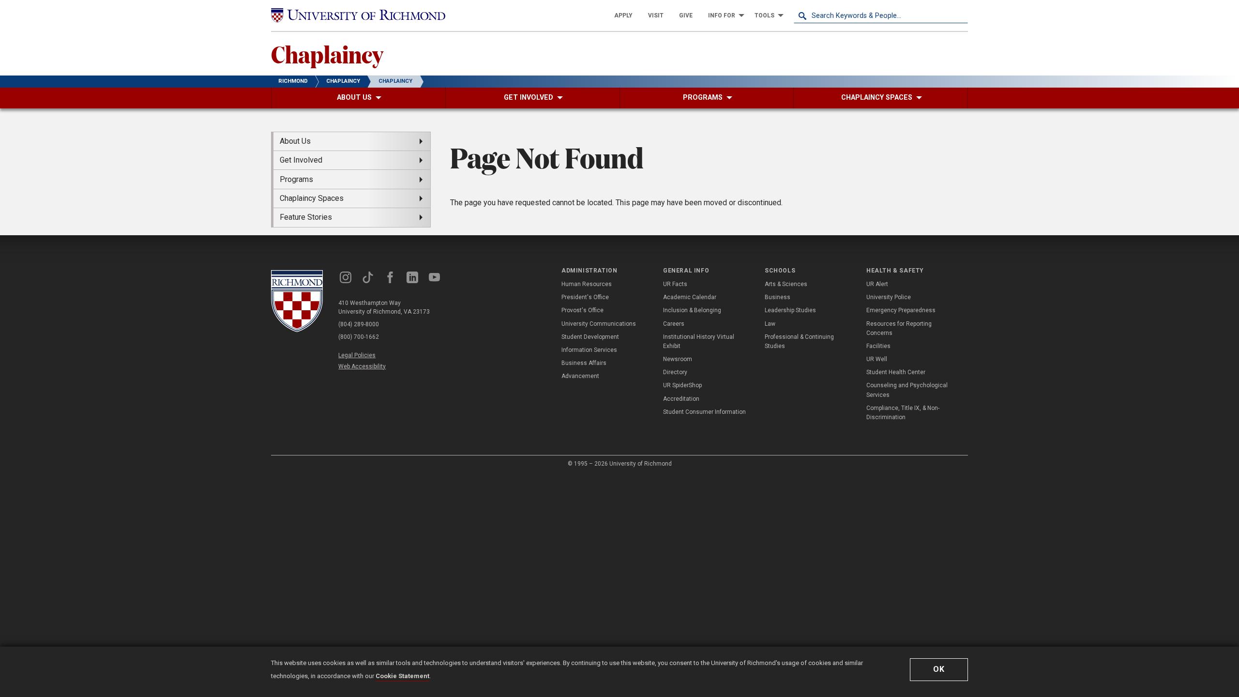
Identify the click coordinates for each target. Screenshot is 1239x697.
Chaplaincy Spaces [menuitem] (312, 198)
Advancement (580, 376)
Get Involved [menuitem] (301, 160)
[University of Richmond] (358, 15)
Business (777, 297)
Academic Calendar (689, 297)
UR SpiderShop (682, 385)
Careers (673, 323)
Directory (675, 372)
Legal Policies (357, 355)
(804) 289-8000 (358, 324)
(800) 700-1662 (358, 336)
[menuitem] (623, 15)
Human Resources (586, 284)
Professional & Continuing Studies (799, 341)
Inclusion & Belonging (692, 310)
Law (770, 323)
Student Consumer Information (704, 412)
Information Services (589, 350)
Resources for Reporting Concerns (899, 328)
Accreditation (681, 398)
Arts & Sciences (786, 284)
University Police (888, 297)
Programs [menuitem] (296, 179)
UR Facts (675, 284)
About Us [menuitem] (295, 141)
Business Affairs (583, 363)
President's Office (585, 297)
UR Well (876, 359)
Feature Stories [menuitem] (306, 217)
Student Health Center (895, 372)
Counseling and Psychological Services (907, 390)
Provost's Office (582, 310)
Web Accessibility (362, 366)
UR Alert (877, 284)
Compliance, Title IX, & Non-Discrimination (902, 413)
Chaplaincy (327, 54)
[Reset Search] (960, 15)
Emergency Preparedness (901, 310)
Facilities (878, 346)
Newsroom (677, 359)
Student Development (590, 336)
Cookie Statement (402, 676)
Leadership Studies (790, 310)
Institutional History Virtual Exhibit (698, 341)
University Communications (598, 323)
